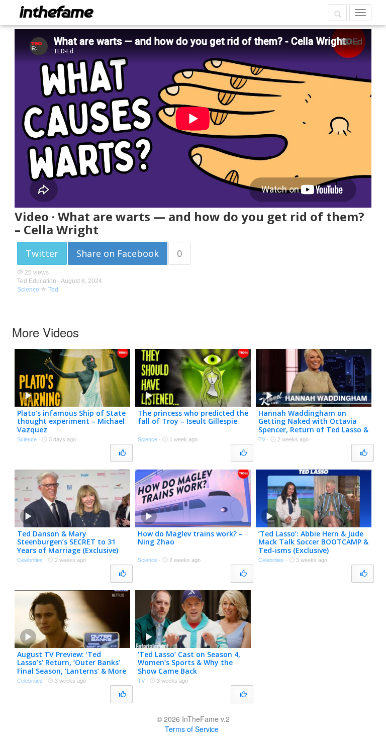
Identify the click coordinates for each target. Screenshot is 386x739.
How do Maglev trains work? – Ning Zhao (190, 538)
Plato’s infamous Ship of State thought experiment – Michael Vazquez (71, 421)
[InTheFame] (56, 11)
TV (261, 439)
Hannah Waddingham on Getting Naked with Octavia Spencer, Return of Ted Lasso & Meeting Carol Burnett (313, 425)
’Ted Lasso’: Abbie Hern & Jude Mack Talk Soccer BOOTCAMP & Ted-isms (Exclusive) (313, 542)
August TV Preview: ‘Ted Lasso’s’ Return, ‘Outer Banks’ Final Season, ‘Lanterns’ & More (71, 663)
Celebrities (30, 560)
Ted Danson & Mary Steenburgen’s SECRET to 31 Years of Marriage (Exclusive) (67, 542)
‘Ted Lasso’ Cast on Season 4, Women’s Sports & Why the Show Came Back (189, 663)
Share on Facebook (117, 253)
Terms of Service (192, 729)
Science (28, 289)
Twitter (42, 253)
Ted (53, 289)
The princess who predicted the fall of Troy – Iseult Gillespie (193, 417)
